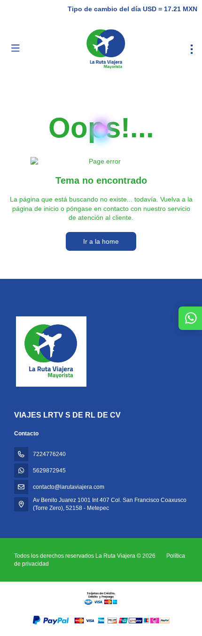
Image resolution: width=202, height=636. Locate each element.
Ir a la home (101, 241)
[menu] (191, 49)
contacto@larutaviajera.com (68, 487)
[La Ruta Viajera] (50, 351)
